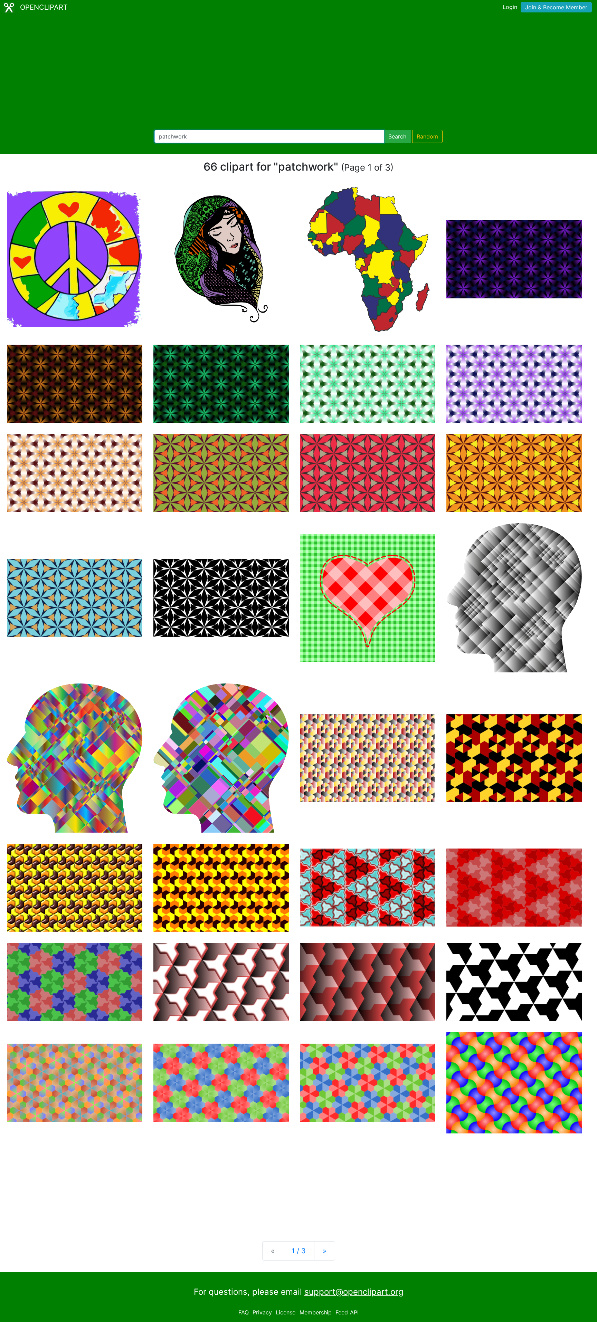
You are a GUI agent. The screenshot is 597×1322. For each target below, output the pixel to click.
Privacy (262, 1312)
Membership (316, 1312)
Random (427, 136)
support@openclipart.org (354, 1292)
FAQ (243, 1312)
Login (510, 6)
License (285, 1312)
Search (397, 136)
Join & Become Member (556, 7)
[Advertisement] (298, 72)
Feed (341, 1312)
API (354, 1312)
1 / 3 (299, 1251)
